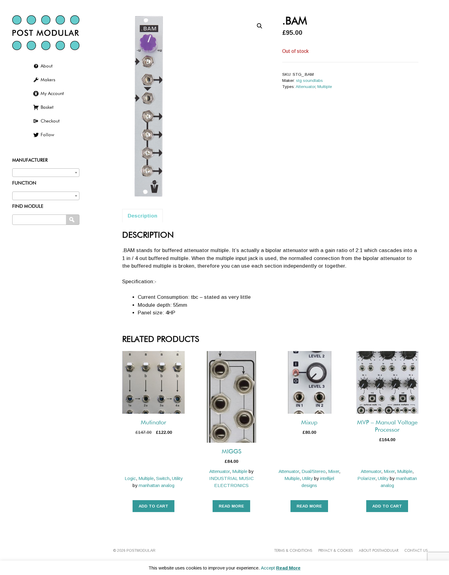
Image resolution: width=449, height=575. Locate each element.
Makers (48, 80)
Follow (47, 135)
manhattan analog (156, 485)
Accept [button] (268, 567)
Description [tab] (142, 216)
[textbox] (46, 171)
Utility (177, 478)
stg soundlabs (309, 80)
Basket (47, 107)
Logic (130, 478)
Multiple (324, 86)
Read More (288, 567)
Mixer (333, 471)
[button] (259, 25)
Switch (163, 478)
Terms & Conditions (293, 551)
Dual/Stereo (313, 471)
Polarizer (366, 478)
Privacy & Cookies (335, 551)
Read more (231, 506)
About (47, 66)
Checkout (50, 121)
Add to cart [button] (153, 506)
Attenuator (305, 86)
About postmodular (378, 551)
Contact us (416, 551)
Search (73, 220)
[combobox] (45, 172)
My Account (52, 93)
